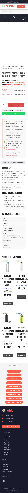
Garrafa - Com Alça (12, 84)
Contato (20, 2)
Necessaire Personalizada (14, 398)
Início (3, 66)
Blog (18, 2)
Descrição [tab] (6, 162)
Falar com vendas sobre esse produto (14, 113)
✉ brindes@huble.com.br (21, 1)
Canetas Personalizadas (14, 382)
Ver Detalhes (7, 303)
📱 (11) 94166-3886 (12, 1)
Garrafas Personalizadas (14, 386)
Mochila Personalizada (14, 375)
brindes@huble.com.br (11, 155)
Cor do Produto (7, 94)
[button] (4, 17)
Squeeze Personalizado (12, 66)
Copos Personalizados (14, 371)
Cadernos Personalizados (14, 394)
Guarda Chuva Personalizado (14, 402)
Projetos (14, 2)
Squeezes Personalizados (14, 390)
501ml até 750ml (7, 248)
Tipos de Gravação (9, 2)
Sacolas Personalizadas (14, 379)
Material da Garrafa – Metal (13, 85)
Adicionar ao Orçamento (15, 105)
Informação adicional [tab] (17, 162)
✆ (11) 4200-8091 (5, 1)
